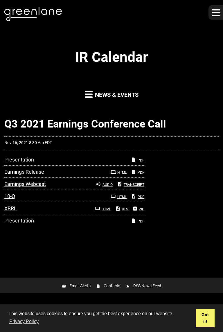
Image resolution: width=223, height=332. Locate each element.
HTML (122, 173)
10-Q (9, 196)
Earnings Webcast (25, 184)
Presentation (19, 160)
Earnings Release (24, 172)
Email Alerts (80, 285)
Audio (107, 185)
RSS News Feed (147, 285)
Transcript (134, 185)
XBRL (10, 208)
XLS (125, 209)
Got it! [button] (205, 318)
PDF (141, 160)
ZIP (141, 209)
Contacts (112, 285)
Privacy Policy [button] (24, 321)
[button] (215, 12)
